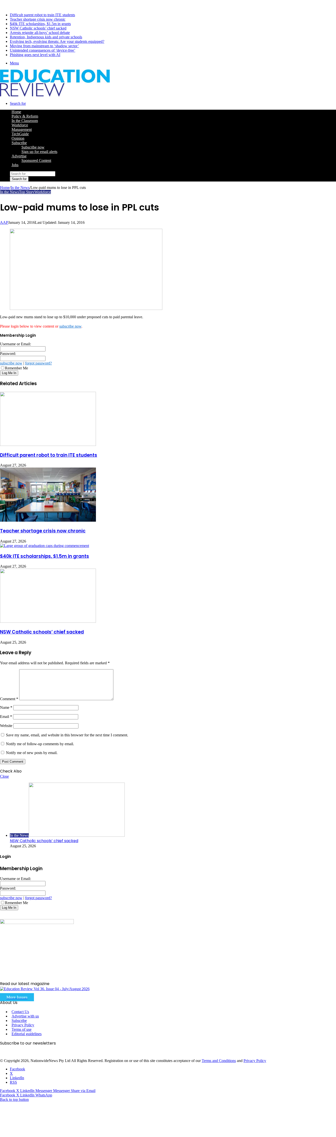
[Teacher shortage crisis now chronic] (48, 520)
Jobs (15, 165)
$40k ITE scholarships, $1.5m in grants (40, 24)
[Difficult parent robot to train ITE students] (48, 444)
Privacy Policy (23, 1025)
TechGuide (20, 134)
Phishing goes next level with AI (35, 55)
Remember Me (16, 368)
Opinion (18, 138)
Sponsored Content (36, 160)
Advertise (19, 156)
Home (5, 187)
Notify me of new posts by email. (32, 753)
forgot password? (38, 363)
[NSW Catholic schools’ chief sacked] (48, 621)
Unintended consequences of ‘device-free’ (42, 50)
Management (22, 129)
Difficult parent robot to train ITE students (42, 15)
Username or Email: (15, 344)
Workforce (20, 125)
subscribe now (70, 326)
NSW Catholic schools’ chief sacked (38, 28)
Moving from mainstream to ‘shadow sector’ (44, 46)
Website (6, 726)
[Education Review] (55, 95)
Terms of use (21, 1029)
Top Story (26, 192)
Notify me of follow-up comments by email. (40, 744)
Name (6, 707)
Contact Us (20, 1012)
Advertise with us (25, 1016)
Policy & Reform (25, 116)
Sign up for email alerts (39, 152)
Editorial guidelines (27, 1034)
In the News (20, 187)
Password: (8, 353)
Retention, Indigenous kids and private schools (46, 37)
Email (6, 716)
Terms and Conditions (219, 1061)
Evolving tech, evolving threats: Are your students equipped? (57, 41)
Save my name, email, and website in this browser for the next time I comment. (67, 735)
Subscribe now (33, 147)
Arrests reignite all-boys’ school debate (40, 32)
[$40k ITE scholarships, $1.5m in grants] (44, 546)
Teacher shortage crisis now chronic (37, 19)
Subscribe (19, 143)
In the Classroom (25, 121)
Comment (9, 699)
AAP (4, 222)
